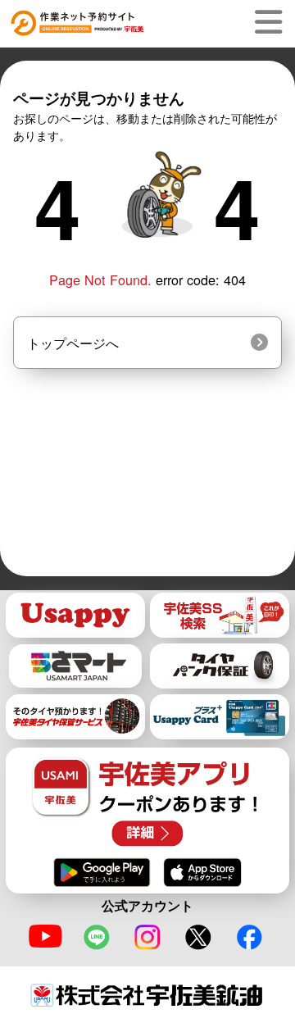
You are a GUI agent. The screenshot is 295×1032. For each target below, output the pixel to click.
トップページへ (73, 342)
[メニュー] (271, 22)
